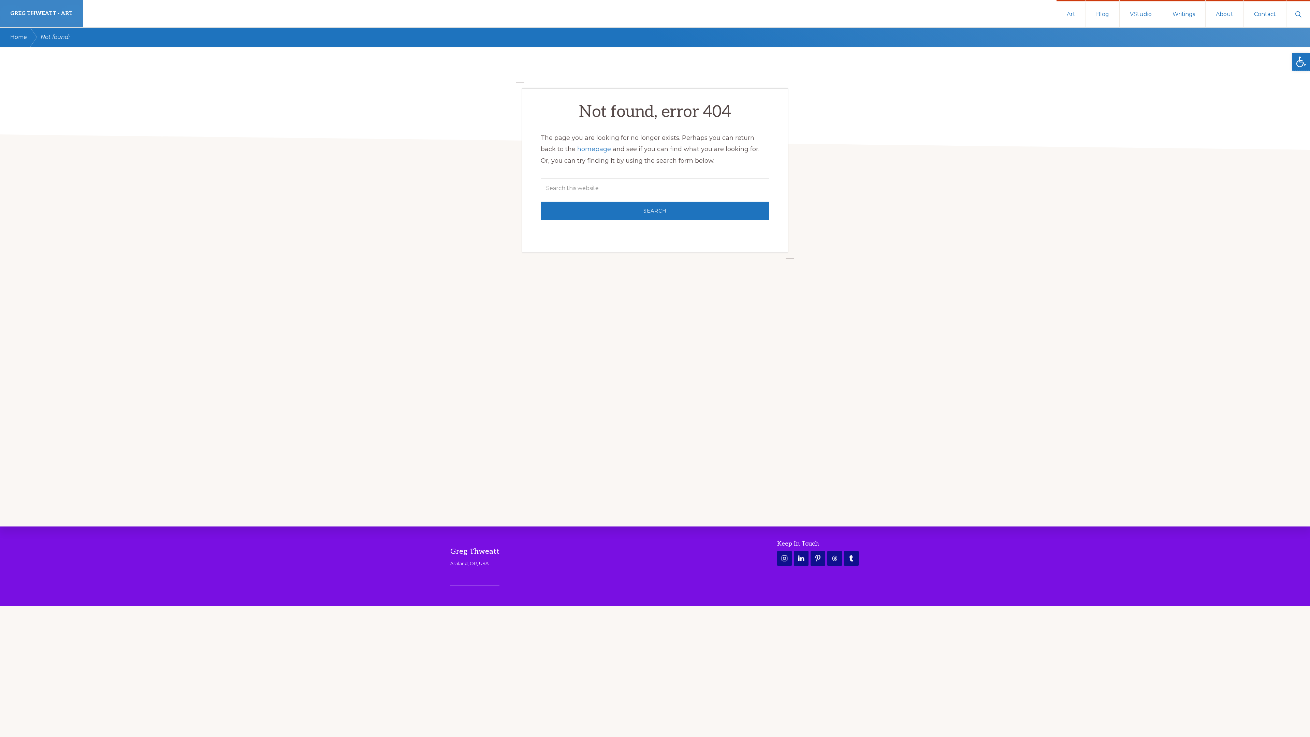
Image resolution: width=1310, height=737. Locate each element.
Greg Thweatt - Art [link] (41, 13)
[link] (1301, 62)
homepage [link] (594, 149)
